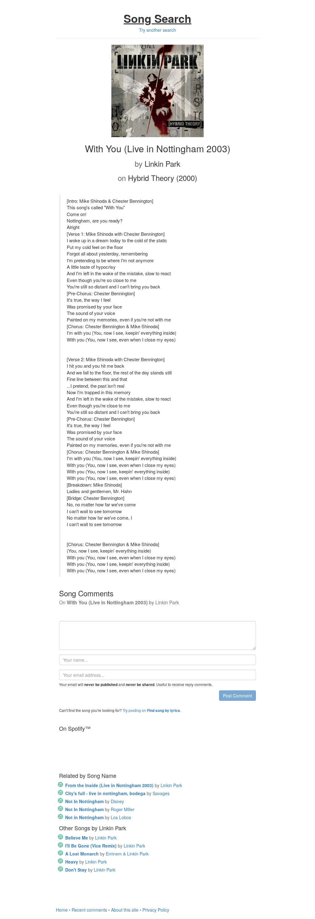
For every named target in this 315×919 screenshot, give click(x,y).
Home (62, 910)
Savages (117, 793)
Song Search (157, 18)
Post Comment (237, 695)
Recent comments (89, 910)
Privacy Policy (155, 910)
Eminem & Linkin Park (107, 854)
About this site (124, 910)
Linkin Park (123, 785)
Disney (94, 801)
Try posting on (151, 710)
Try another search (157, 30)
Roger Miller (99, 809)
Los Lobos (98, 817)
